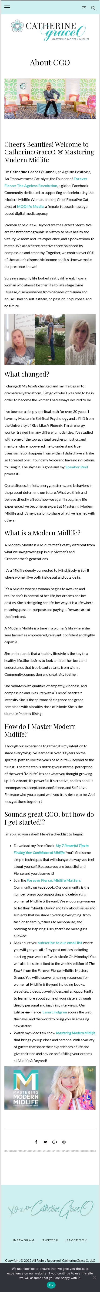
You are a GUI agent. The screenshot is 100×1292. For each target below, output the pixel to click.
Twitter (50, 1240)
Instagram (23, 1240)
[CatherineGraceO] (50, 31)
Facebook (77, 1240)
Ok (51, 1285)
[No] (94, 1277)
